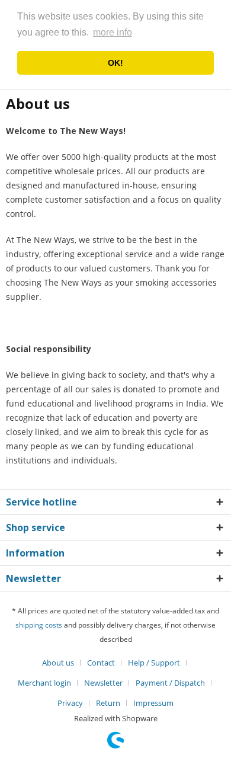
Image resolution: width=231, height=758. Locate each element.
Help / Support (154, 662)
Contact (101, 662)
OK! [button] (115, 63)
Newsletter (103, 682)
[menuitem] (62, 663)
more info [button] (112, 32)
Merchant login (44, 682)
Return (108, 703)
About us (58, 662)
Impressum (153, 703)
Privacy (70, 703)
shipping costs (38, 625)
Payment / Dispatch (170, 682)
